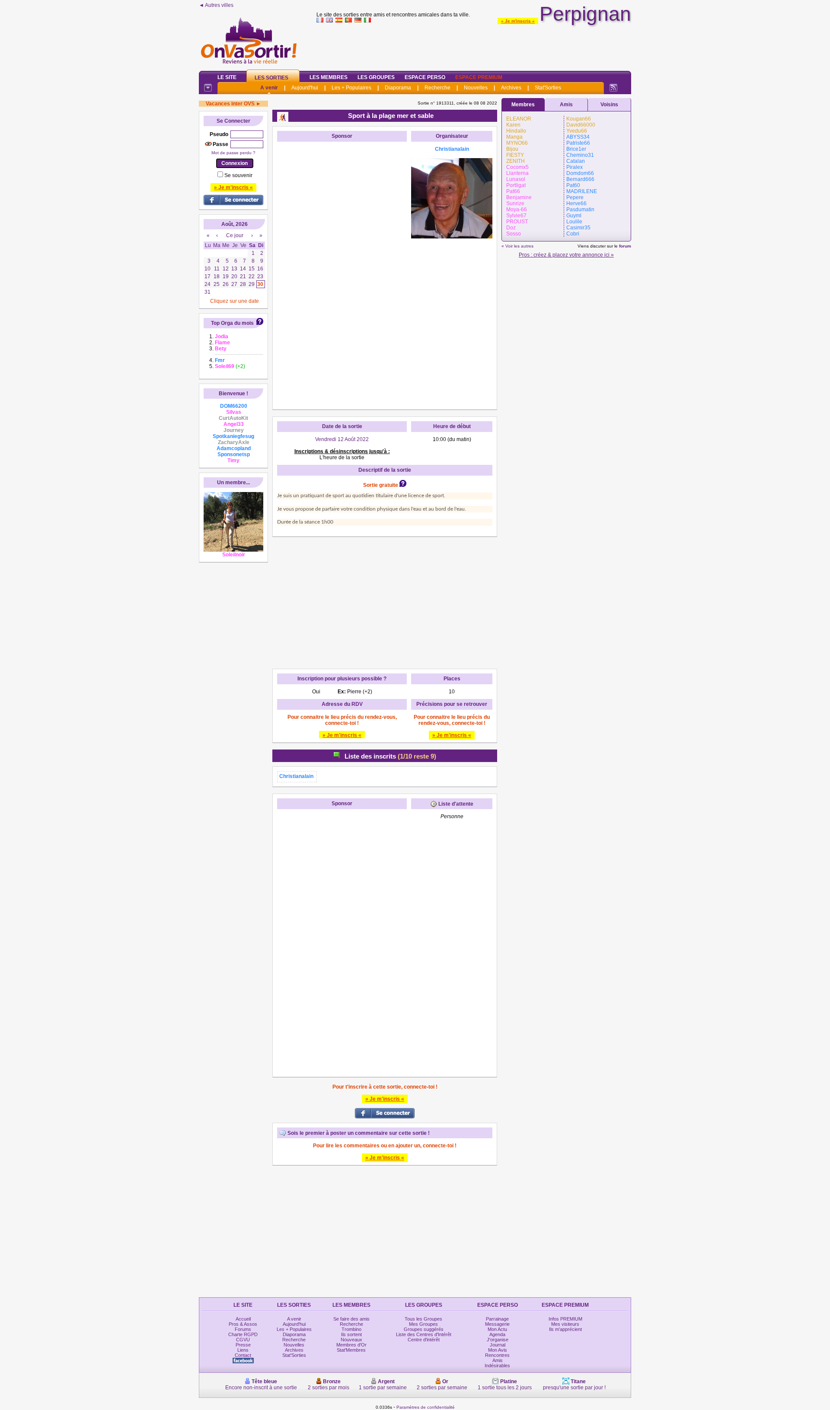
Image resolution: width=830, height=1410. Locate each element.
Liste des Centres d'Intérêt (423, 1334)
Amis (566, 105)
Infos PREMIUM (565, 1318)
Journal (497, 1344)
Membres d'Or (351, 1344)
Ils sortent (351, 1334)
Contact (243, 1355)
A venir (269, 88)
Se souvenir (238, 175)
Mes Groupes (423, 1324)
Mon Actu (497, 1329)
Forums (243, 1329)
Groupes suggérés (424, 1329)
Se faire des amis (351, 1318)
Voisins (609, 105)
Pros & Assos (243, 1324)
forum (625, 246)
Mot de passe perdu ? (233, 152)
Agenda (497, 1334)
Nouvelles (476, 88)
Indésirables (497, 1365)
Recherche (437, 88)
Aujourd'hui (304, 88)
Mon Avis (497, 1350)
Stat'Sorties (548, 88)
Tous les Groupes (423, 1318)
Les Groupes (376, 77)
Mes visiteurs (565, 1324)
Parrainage (497, 1318)
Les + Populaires (351, 88)
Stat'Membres (351, 1350)
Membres (523, 105)
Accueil (243, 1318)
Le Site (226, 77)
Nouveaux (351, 1339)
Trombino (351, 1329)
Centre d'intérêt (424, 1339)
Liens (243, 1350)
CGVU (243, 1339)
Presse (243, 1344)
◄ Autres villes (216, 5)
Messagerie (497, 1324)
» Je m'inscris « (518, 21)
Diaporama (398, 88)
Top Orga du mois (232, 323)
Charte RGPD (243, 1334)
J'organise (497, 1339)
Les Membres (329, 77)
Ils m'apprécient (565, 1329)
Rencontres (497, 1355)
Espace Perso (425, 77)
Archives (511, 88)
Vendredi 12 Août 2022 (342, 439)
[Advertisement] (473, 44)
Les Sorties (271, 78)
